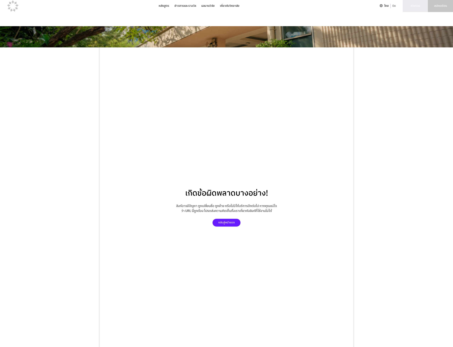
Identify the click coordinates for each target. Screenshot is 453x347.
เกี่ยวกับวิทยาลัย (229, 6)
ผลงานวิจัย (208, 6)
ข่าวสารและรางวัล (185, 6)
